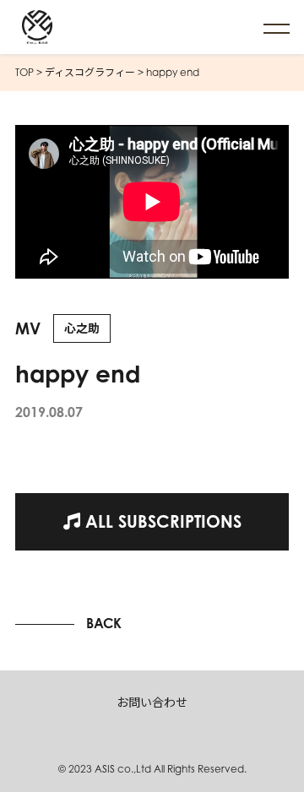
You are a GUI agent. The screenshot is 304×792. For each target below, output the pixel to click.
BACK (104, 623)
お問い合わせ (152, 702)
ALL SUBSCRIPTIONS (161, 521)
